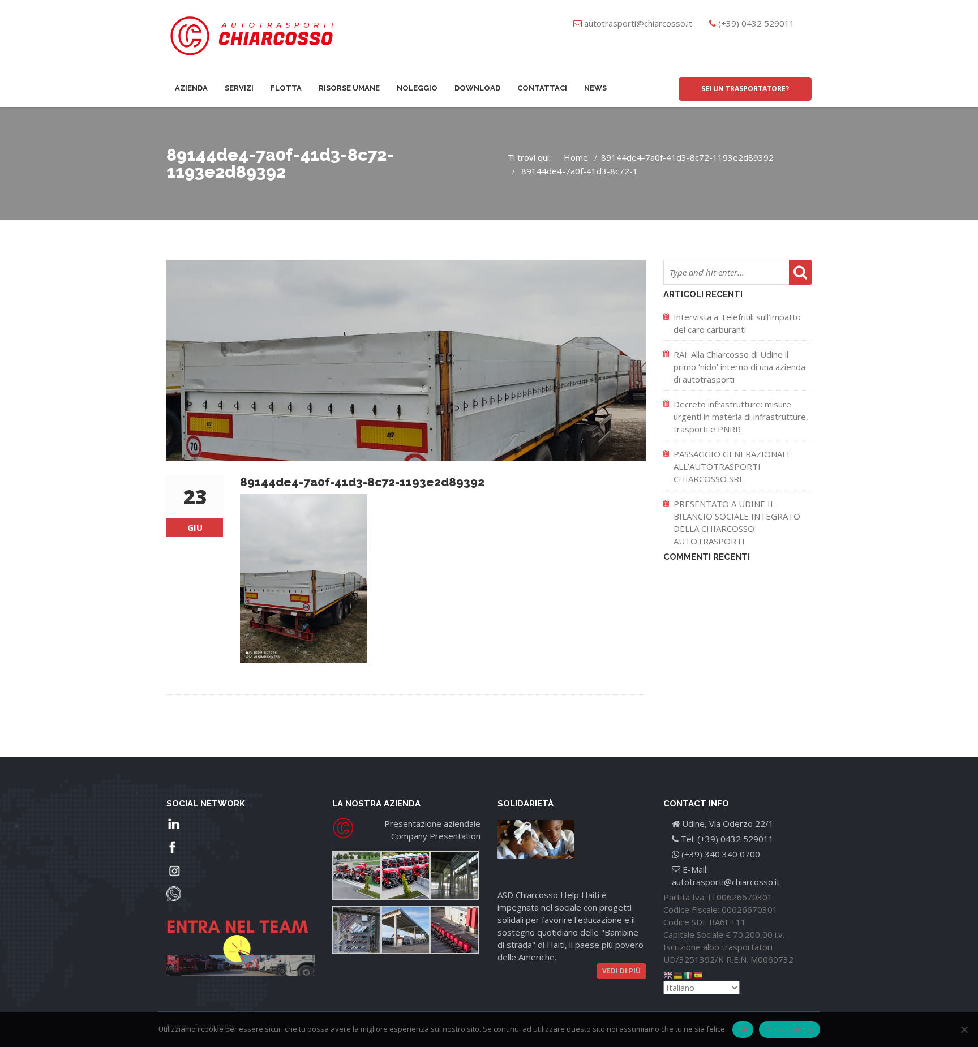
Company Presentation (436, 836)
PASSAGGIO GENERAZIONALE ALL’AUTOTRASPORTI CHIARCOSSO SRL (733, 466)
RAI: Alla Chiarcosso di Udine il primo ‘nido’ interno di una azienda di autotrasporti (739, 367)
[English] (668, 974)
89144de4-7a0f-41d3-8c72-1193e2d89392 (687, 157)
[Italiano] (689, 974)
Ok (743, 1028)
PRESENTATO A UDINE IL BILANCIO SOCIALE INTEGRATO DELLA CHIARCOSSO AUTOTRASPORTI (737, 522)
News (595, 88)
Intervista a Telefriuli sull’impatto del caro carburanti (737, 323)
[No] (964, 1029)
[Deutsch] (679, 974)
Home (576, 157)
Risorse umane (349, 88)
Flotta (286, 88)
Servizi (239, 88)
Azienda (191, 88)
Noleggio (417, 88)
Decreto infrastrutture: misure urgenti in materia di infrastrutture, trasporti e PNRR (741, 416)
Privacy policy (789, 1028)
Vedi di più (621, 971)
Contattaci (542, 88)
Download (477, 88)
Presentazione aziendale (432, 823)
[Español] (699, 974)
